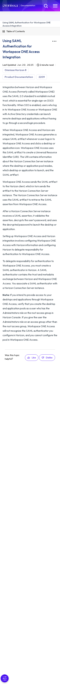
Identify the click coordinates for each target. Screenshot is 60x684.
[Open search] (45, 5)
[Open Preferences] (5, 678)
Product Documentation (19, 76)
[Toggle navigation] (55, 5)
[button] (30, 31)
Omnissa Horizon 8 (15, 70)
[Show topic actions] (54, 41)
